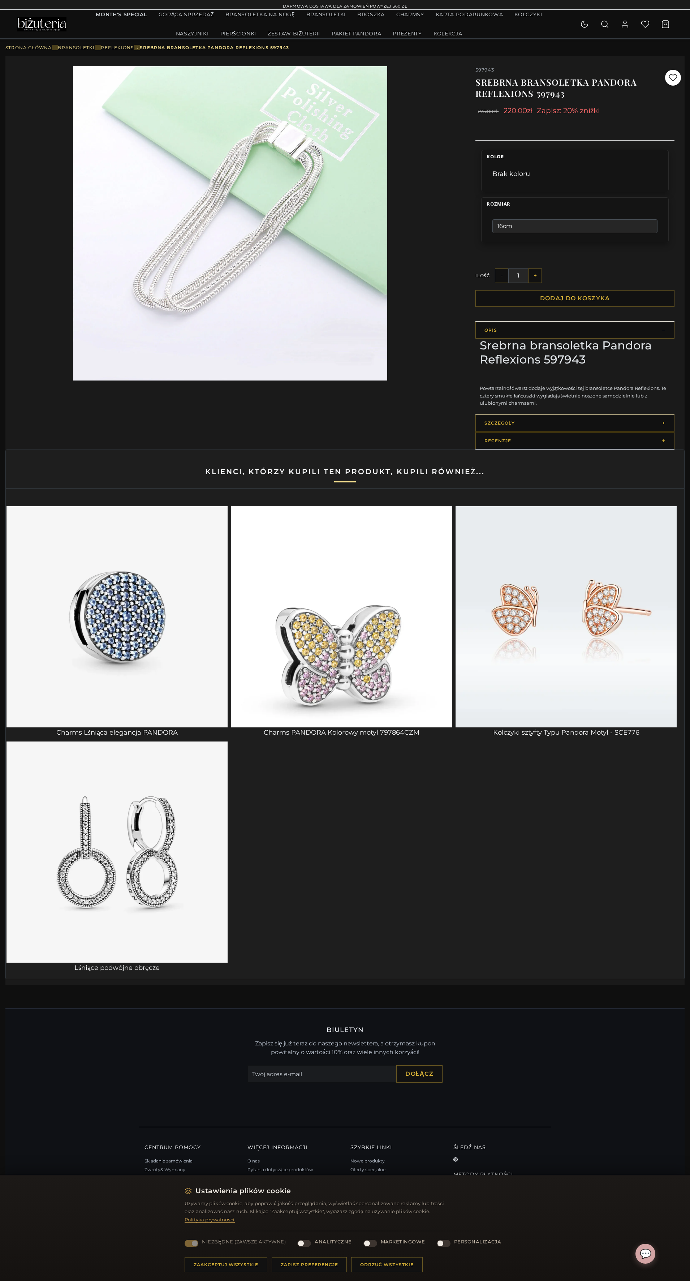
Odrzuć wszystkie (386, 1264)
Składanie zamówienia (169, 1161)
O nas (253, 1161)
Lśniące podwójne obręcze (117, 968)
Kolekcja (448, 33)
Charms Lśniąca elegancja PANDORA (117, 732)
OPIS (490, 330)
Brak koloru (511, 174)
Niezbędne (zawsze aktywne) (244, 1242)
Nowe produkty (367, 1161)
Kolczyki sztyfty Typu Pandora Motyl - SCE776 (566, 732)
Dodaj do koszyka (575, 298)
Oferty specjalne (367, 1169)
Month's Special (121, 14)
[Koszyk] (665, 24)
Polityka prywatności (210, 1219)
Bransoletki (326, 14)
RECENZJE (497, 440)
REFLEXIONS (117, 47)
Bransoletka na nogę (260, 14)
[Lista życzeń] (645, 24)
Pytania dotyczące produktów (280, 1169)
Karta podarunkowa (469, 14)
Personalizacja (477, 1242)
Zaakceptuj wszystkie (226, 1264)
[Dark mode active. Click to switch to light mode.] (584, 24)
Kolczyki (528, 14)
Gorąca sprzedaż (186, 14)
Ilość (482, 275)
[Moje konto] (625, 24)
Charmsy (410, 14)
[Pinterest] (455, 1159)
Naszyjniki (192, 33)
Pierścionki (238, 33)
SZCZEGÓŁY (499, 423)
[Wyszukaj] (605, 24)
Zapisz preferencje (309, 1264)
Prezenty (407, 33)
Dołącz (419, 1073)
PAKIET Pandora (356, 33)
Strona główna (28, 47)
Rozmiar (498, 204)
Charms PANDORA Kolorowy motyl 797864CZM (341, 732)
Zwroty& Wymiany (165, 1169)
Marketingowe (403, 1242)
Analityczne (333, 1242)
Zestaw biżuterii (294, 33)
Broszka (371, 14)
